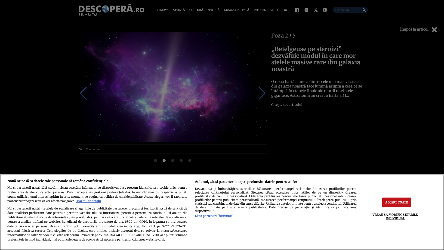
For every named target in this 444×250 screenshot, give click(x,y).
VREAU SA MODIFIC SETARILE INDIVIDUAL (395, 216)
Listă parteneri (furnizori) (214, 216)
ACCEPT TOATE (396, 202)
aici (138, 226)
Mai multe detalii (88, 201)
